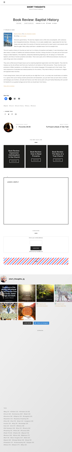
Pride (16, 430)
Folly (6, 421)
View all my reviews (9, 86)
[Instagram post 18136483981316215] (27, 311)
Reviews (19, 23)
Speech (7, 440)
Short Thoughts (17, 437)
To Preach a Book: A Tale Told (52, 127)
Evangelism (27, 416)
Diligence (18, 416)
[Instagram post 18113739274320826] (45, 311)
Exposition (8, 418)
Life (13, 425)
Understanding (20, 442)
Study (28, 440)
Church (12, 105)
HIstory (28, 105)
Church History (20, 105)
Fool (13, 421)
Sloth (27, 437)
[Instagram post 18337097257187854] (27, 293)
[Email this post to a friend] (15, 114)
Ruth (6, 437)
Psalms (17, 433)
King (15, 423)
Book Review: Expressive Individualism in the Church (14, 154)
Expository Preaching (21, 418)
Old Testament (9, 428)
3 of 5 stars (23, 36)
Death (27, 414)
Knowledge (23, 423)
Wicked (7, 444)
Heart (20, 421)
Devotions (8, 416)
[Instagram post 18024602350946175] (45, 293)
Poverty (26, 428)
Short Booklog (29, 23)
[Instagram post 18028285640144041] (8, 293)
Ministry (20, 425)
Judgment (29, 421)
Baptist (6, 105)
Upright (30, 442)
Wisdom (16, 444)
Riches (17, 435)
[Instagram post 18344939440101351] (8, 311)
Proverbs (25, 430)
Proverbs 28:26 (20, 127)
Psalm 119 (8, 433)
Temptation (8, 442)
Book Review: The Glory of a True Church (58, 154)
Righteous (26, 435)
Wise (24, 444)
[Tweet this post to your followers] (8, 114)
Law (6, 425)
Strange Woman (18, 440)
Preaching (8, 430)
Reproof (25, 433)
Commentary (18, 414)
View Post (14, 161)
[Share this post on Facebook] (5, 114)
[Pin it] (12, 114)
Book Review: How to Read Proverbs (36, 154)
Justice (7, 423)
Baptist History (18, 33)
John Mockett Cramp (30, 33)
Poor (19, 428)
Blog (6, 411)
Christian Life (25, 411)
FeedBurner (39, 251)
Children (14, 411)
